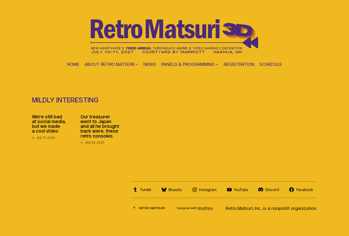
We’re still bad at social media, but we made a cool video (49, 124)
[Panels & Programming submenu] (217, 64)
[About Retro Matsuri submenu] (137, 64)
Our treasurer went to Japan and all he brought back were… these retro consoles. (99, 126)
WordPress (205, 208)
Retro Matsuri (152, 208)
